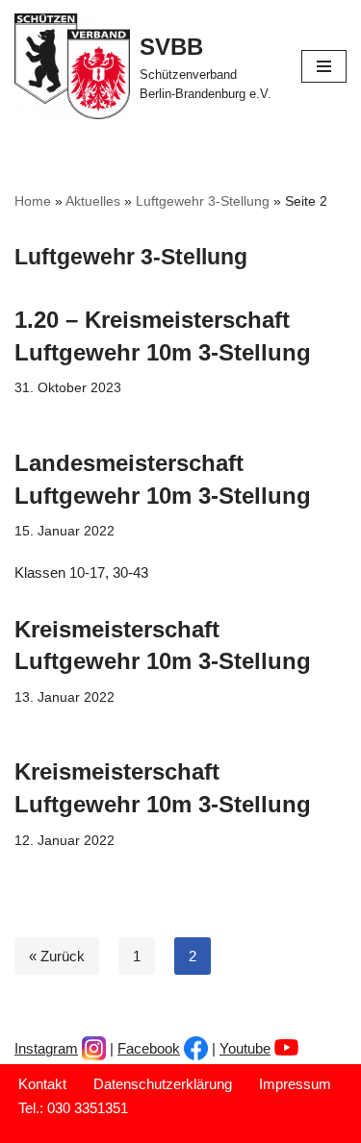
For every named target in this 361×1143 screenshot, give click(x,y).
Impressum (295, 1084)
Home (32, 201)
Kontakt (42, 1084)
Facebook (148, 1048)
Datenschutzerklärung (162, 1084)
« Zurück (57, 956)
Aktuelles (92, 201)
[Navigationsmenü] (324, 66)
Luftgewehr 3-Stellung (203, 201)
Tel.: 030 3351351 (73, 1108)
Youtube (245, 1048)
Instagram (46, 1048)
